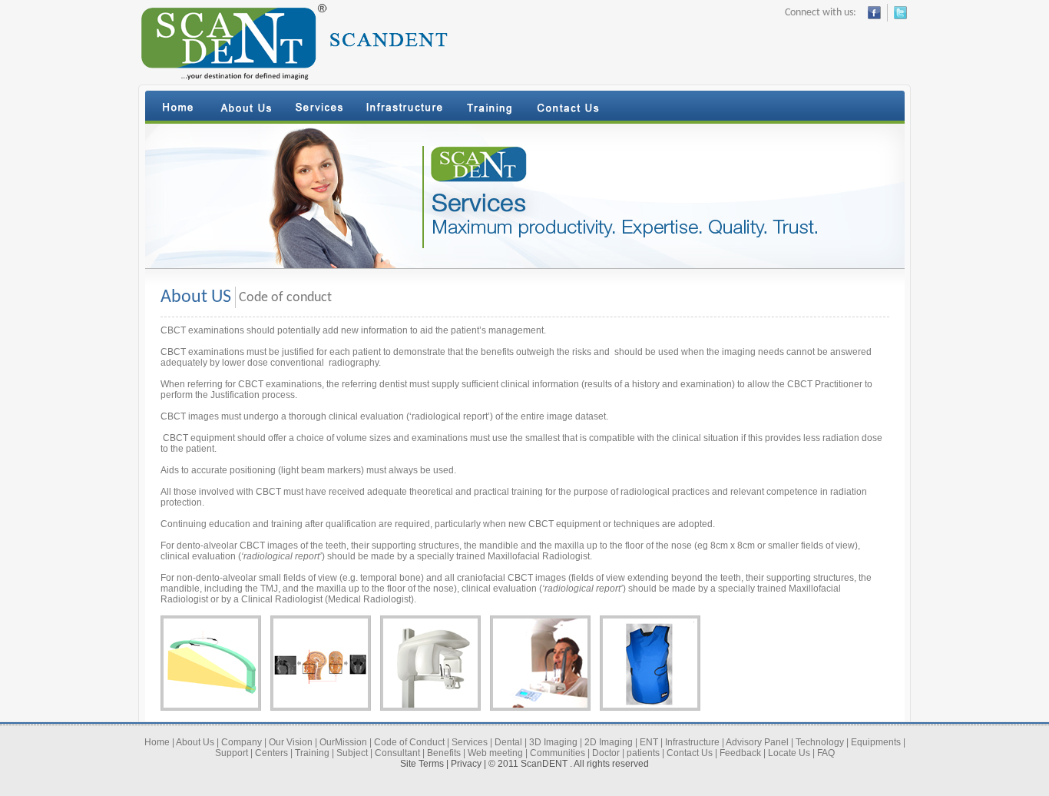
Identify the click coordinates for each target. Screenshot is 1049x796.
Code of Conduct (409, 742)
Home (157, 742)
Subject (352, 753)
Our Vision (291, 742)
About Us (195, 742)
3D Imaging (553, 742)
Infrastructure (692, 742)
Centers (271, 753)
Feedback (740, 753)
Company (241, 742)
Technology (820, 742)
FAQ (826, 753)
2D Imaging (608, 742)
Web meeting (495, 753)
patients (643, 753)
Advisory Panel (757, 742)
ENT (649, 742)
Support (231, 753)
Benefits (444, 753)
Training (312, 753)
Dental (508, 742)
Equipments (876, 742)
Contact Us (690, 753)
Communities (557, 753)
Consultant (397, 753)
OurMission (343, 742)
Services (470, 742)
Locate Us (789, 753)
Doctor (606, 753)
